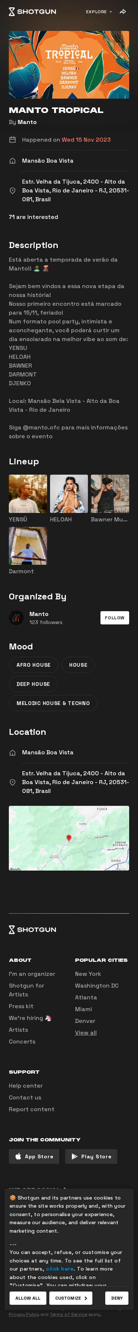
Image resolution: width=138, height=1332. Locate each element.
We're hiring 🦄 (30, 1018)
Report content (31, 1109)
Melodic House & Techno (53, 703)
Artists (18, 1030)
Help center (26, 1086)
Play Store (96, 1156)
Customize (68, 1298)
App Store (39, 1156)
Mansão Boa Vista (48, 752)
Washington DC (96, 985)
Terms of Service (68, 1314)
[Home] (32, 11)
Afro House (34, 665)
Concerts (22, 1041)
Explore (96, 12)
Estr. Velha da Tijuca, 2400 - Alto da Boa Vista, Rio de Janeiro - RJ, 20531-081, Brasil (75, 782)
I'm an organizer (32, 974)
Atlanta (86, 997)
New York (88, 974)
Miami (83, 1009)
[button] (114, 617)
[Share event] (122, 11)
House (78, 665)
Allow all (27, 1298)
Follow (115, 618)
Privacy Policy (24, 1314)
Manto (27, 122)
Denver (85, 1021)
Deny (117, 1298)
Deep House (33, 684)
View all (86, 1033)
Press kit (21, 1006)
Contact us (25, 1097)
